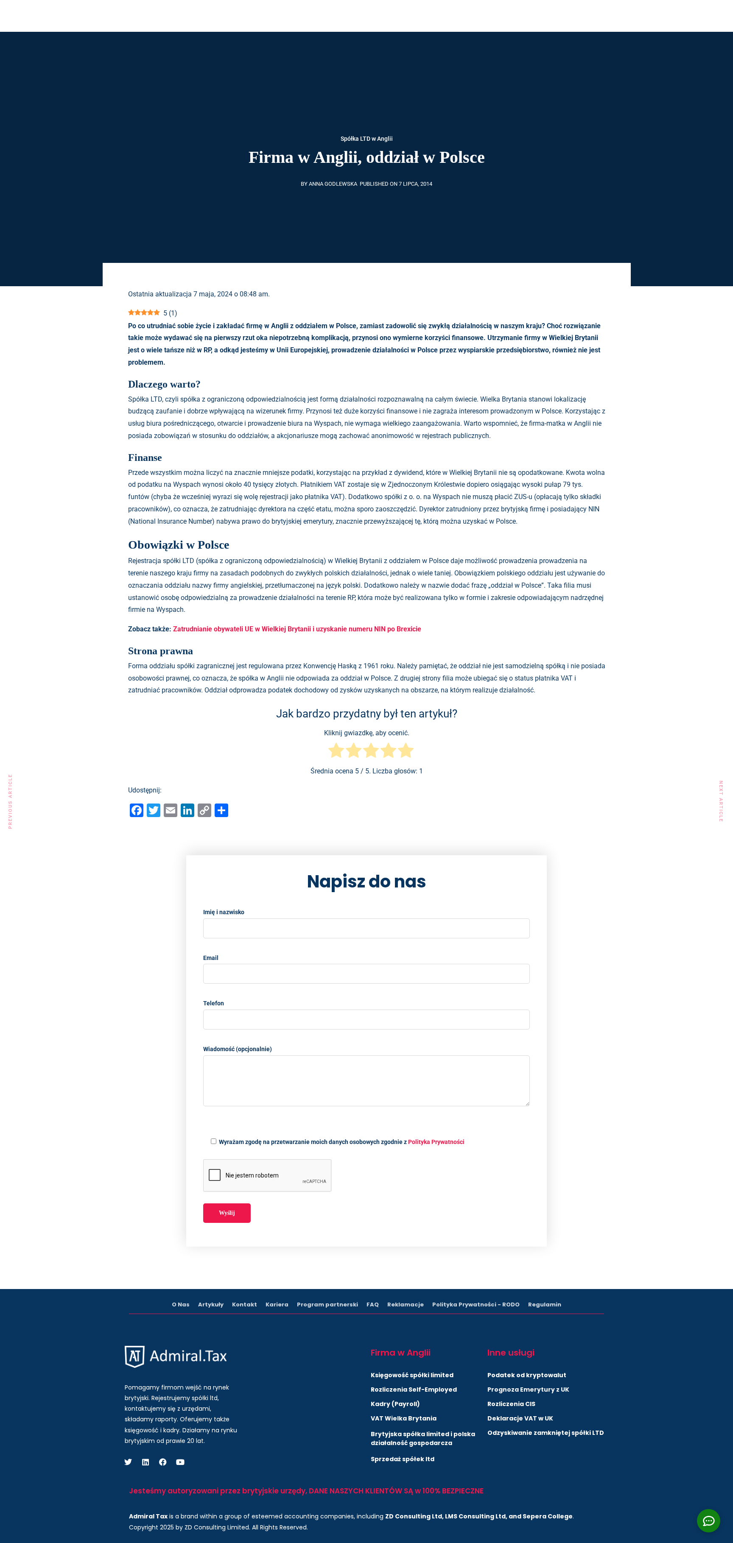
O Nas (367, 48)
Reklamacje (405, 1304)
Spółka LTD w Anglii (367, 138)
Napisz (473, 14)
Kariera (277, 1304)
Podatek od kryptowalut (526, 1375)
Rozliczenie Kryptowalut (266, 48)
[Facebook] (565, 14)
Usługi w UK (146, 48)
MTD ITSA (199, 48)
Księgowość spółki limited (412, 1375)
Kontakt (404, 48)
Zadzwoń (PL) (421, 14)
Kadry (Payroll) (395, 1404)
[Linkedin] (546, 14)
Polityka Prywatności (436, 1141)
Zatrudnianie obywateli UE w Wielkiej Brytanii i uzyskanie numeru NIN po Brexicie (297, 629)
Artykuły (331, 48)
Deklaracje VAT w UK (520, 1418)
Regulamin (544, 1304)
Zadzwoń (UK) (354, 14)
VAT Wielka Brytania (403, 1418)
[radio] (336, 752)
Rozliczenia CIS (511, 1404)
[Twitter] (527, 14)
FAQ (372, 1304)
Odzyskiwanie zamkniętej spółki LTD (545, 1433)
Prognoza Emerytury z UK (528, 1389)
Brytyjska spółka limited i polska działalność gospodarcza (423, 1438)
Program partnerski (327, 1304)
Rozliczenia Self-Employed (414, 1389)
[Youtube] (584, 14)
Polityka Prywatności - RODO (476, 1304)
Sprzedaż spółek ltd (402, 1459)
